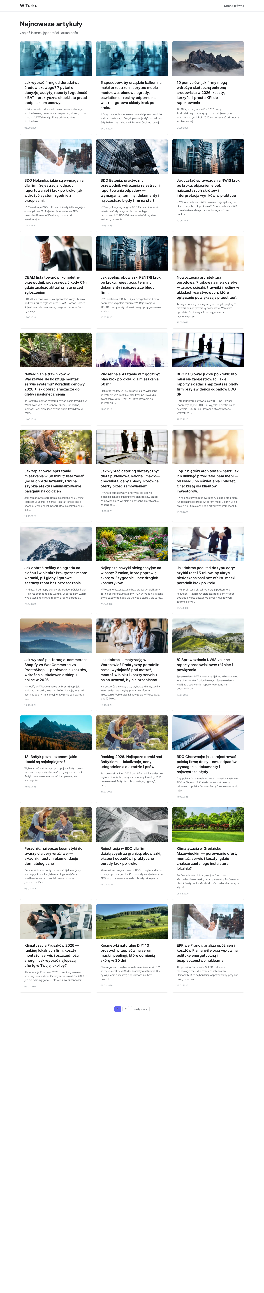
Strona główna (234, 6)
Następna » (140, 1009)
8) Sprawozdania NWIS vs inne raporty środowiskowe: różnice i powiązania (205, 665)
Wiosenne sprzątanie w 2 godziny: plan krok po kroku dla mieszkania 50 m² (130, 379)
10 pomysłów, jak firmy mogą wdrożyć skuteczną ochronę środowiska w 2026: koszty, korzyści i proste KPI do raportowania (202, 92)
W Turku (29, 5)
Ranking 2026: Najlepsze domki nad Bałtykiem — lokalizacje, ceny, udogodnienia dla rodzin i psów (131, 762)
